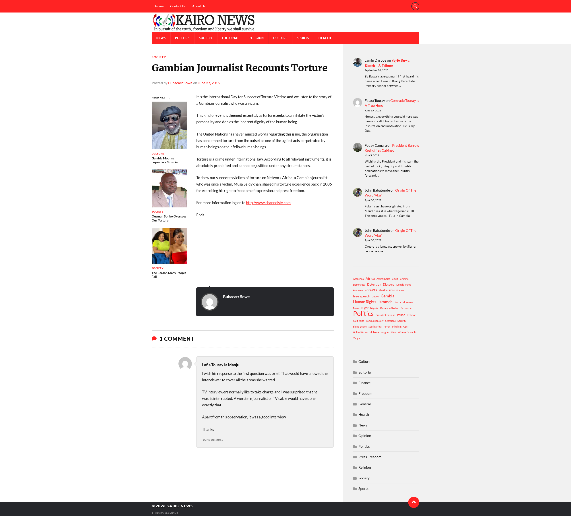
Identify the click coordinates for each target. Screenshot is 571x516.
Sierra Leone (360, 326)
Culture (280, 38)
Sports (303, 38)
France (400, 290)
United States (360, 332)
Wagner (385, 332)
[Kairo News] (285, 22)
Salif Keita (358, 320)
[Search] (415, 6)
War (393, 332)
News (161, 38)
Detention (374, 284)
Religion (256, 38)
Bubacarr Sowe (180, 83)
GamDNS (171, 513)
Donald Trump (403, 284)
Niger (364, 308)
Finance (364, 382)
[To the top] (413, 502)
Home (159, 6)
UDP (405, 326)
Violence (374, 332)
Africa (370, 278)
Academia (358, 278)
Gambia (387, 295)
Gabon (375, 296)
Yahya (356, 338)
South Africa (375, 326)
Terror (386, 326)
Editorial (230, 38)
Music (356, 308)
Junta (397, 302)
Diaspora (389, 284)
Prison (401, 315)
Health (325, 38)
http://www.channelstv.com (268, 202)
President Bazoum (385, 314)
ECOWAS (371, 290)
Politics (182, 38)
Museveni (408, 302)
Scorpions (390, 320)
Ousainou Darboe (389, 308)
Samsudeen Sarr (374, 320)
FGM (392, 290)
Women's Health (407, 332)
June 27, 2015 (209, 83)
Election (383, 290)
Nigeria (374, 308)
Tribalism (396, 326)
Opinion (364, 435)
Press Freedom (369, 457)
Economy (358, 290)
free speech (361, 296)
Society (206, 38)
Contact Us (178, 6)
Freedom (365, 393)
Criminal (404, 278)
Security (401, 320)
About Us (198, 6)
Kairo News (179, 505)
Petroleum (406, 308)
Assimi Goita (383, 278)
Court (395, 278)
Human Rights (364, 301)
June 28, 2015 (213, 439)
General (364, 404)
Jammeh (385, 301)
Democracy (359, 284)
